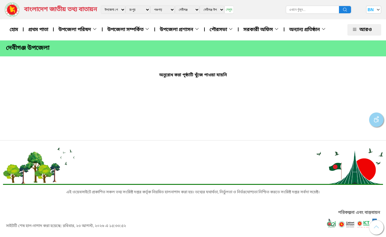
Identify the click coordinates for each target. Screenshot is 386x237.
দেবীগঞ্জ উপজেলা (27, 48)
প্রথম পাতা (38, 30)
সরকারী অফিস (258, 30)
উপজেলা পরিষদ (75, 30)
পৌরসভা (219, 30)
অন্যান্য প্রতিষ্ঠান (305, 30)
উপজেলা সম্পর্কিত (126, 30)
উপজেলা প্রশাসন (177, 30)
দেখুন (229, 9)
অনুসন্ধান (345, 9)
